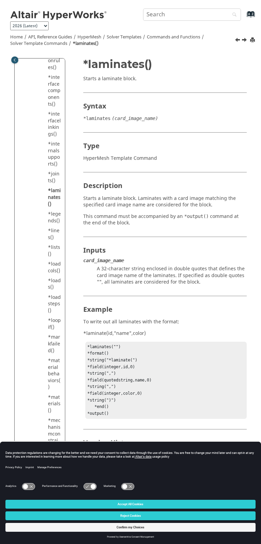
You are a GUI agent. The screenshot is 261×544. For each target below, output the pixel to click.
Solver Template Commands (38, 43)
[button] (45, 77)
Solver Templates (124, 37)
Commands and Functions (173, 37)
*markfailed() (54, 344)
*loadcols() (54, 267)
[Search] (232, 15)
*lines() (53, 234)
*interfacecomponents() (54, 90)
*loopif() (54, 324)
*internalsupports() (54, 154)
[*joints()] (238, 41)
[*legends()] (245, 41)
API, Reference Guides (50, 37)
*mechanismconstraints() (54, 434)
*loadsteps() (54, 304)
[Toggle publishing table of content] (14, 60)
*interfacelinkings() (54, 124)
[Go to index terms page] (243, 17)
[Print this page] (253, 40)
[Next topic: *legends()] (245, 41)
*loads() (54, 284)
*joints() (53, 177)
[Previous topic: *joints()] (238, 41)
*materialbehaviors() (54, 374)
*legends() (54, 217)
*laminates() (86, 43)
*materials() (54, 404)
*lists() (54, 251)
